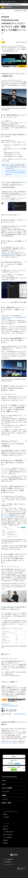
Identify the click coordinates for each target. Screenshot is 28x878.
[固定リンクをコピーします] (3, 39)
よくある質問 (6, 817)
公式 (13, 756)
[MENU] (25, 1)
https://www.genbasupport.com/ (9, 705)
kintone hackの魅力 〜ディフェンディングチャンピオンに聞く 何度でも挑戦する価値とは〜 (15, 172)
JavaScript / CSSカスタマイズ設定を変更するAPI (14, 317)
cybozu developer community (12, 516)
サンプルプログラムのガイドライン (10, 811)
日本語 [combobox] (22, 868)
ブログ (5, 4)
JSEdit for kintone (6, 253)
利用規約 (5, 814)
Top (2, 4)
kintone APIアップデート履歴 (20, 10)
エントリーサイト (11, 743)
